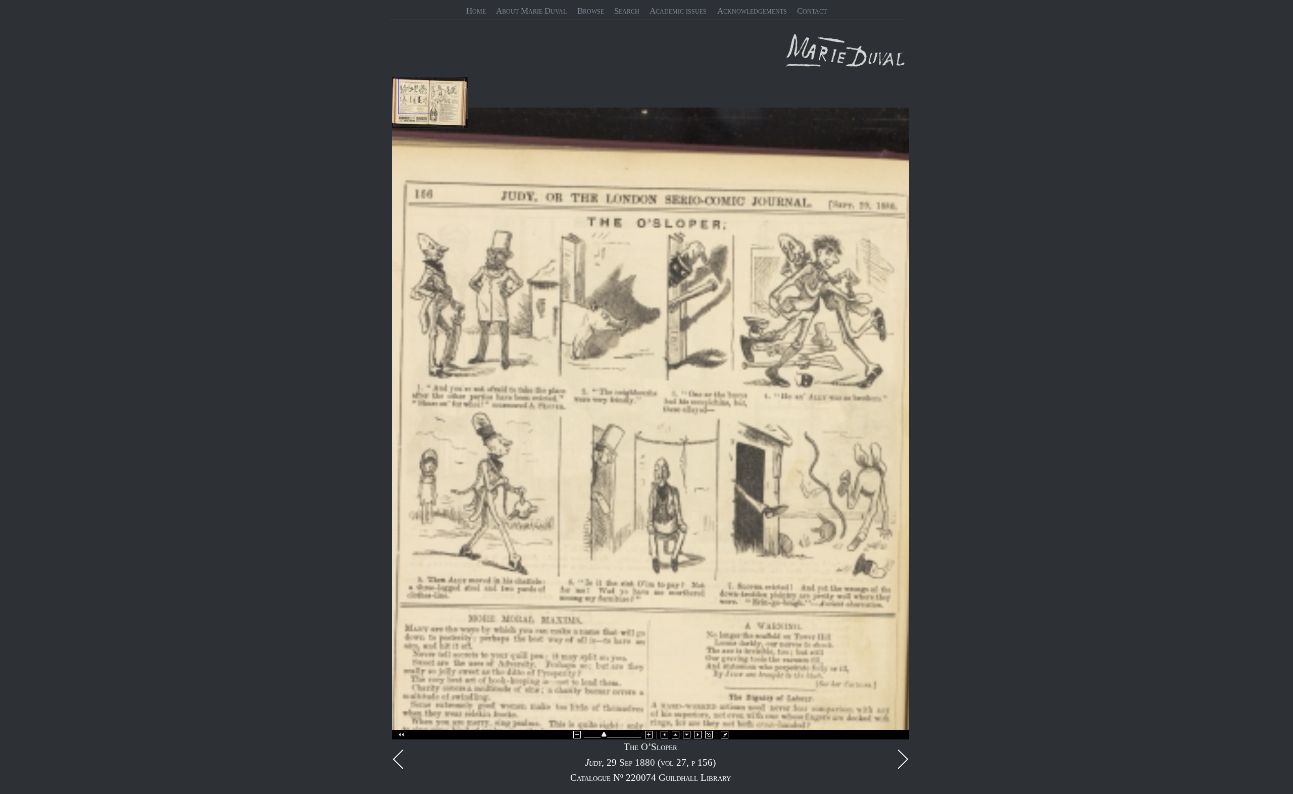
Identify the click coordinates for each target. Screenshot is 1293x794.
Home (476, 11)
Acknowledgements (752, 11)
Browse (590, 11)
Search (626, 11)
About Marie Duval (531, 11)
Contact (812, 11)
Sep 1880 (637, 762)
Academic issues (678, 11)
